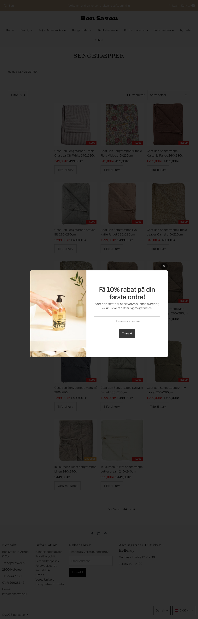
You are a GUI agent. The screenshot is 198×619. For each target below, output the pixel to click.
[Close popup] (164, 266)
